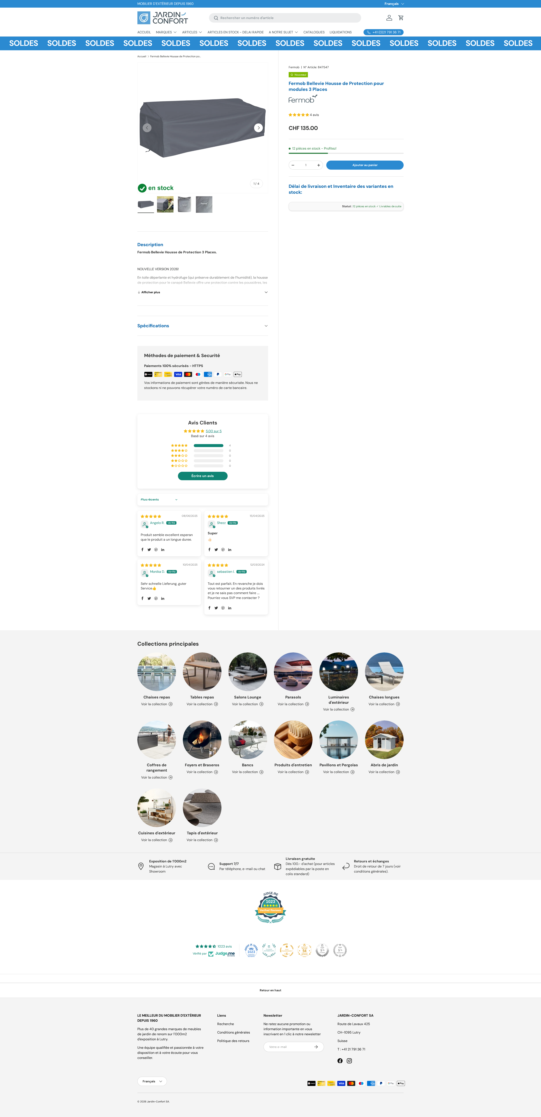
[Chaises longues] (384, 671)
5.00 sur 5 (214, 431)
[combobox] (285, 18)
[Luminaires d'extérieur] (338, 671)
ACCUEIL (144, 32)
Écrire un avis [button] (202, 476)
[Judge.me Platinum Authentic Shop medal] (269, 950)
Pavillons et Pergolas (339, 765)
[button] (401, 17)
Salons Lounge (247, 697)
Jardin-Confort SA (158, 1101)
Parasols (293, 697)
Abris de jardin (384, 765)
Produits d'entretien (293, 765)
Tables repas (202, 697)
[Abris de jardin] (384, 739)
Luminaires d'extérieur (338, 700)
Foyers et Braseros (202, 765)
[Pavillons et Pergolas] (338, 739)
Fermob (294, 67)
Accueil (141, 56)
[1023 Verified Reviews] (270, 924)
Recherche (225, 1024)
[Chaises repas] (156, 671)
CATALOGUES (314, 32)
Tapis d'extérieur (202, 833)
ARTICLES (189, 32)
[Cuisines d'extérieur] (156, 807)
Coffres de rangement (156, 767)
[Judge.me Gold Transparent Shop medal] (287, 950)
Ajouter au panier (365, 165)
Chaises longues (384, 697)
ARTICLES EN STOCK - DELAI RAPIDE (236, 32)
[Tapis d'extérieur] (202, 807)
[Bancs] (247, 739)
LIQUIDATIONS (341, 32)
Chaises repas (156, 697)
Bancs (247, 765)
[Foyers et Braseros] (202, 739)
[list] (203, 128)
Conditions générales (233, 1032)
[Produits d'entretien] (293, 739)
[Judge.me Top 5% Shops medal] (322, 950)
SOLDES (39, 43)
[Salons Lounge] (247, 671)
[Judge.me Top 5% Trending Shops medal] (340, 950)
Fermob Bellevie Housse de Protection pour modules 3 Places (175, 56)
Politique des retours (233, 1041)
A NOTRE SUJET (281, 32)
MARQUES (164, 32)
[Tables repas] (202, 671)
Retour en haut (270, 990)
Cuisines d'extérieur (156, 833)
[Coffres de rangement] (156, 739)
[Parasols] (293, 671)
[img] (151, 516)
